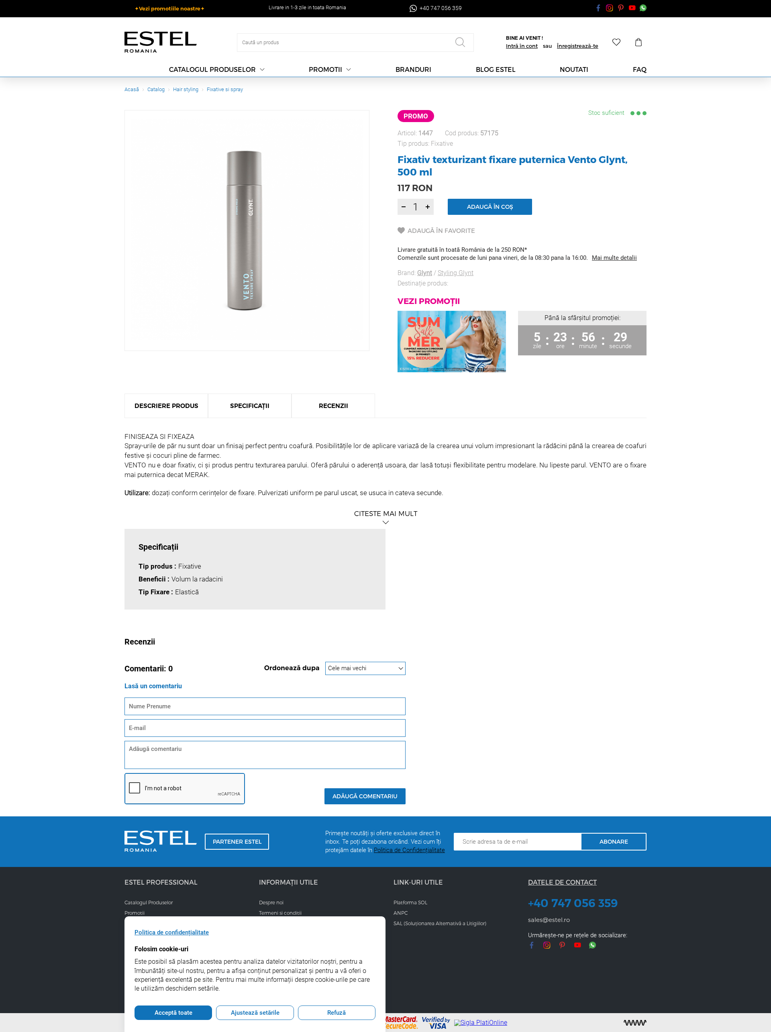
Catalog (156, 89)
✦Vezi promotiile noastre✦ (170, 8)
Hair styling (185, 89)
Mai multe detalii (614, 257)
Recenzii (333, 406)
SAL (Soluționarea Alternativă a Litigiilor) (440, 923)
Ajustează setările (255, 1012)
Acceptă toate (173, 1012)
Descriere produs (166, 406)
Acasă (131, 89)
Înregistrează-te (577, 46)
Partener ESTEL (237, 841)
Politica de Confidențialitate (409, 850)
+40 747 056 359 (573, 903)
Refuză (336, 1012)
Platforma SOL (410, 902)
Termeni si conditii (280, 913)
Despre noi (271, 902)
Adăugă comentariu (365, 796)
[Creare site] (635, 1022)
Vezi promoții (429, 301)
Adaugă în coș (490, 206)
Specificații (249, 406)
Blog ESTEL (496, 69)
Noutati (574, 69)
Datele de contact (562, 882)
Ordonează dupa (292, 668)
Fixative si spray (225, 89)
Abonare (614, 841)
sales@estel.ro (549, 919)
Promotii (325, 69)
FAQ (640, 69)
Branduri (413, 69)
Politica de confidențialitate (172, 932)
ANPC (401, 913)
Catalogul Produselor (148, 902)
